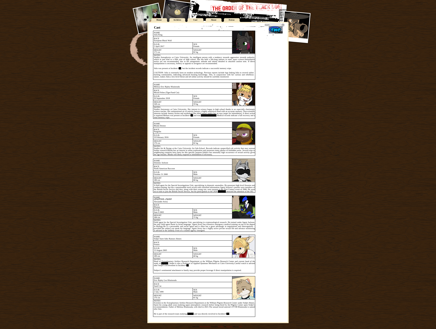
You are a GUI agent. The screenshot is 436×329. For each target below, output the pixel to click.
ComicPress (230, 326)
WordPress (221, 326)
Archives (177, 20)
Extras (232, 20)
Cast (195, 20)
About (213, 20)
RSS (240, 326)
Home (159, 20)
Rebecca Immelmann (205, 326)
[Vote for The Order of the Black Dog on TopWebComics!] (276, 33)
